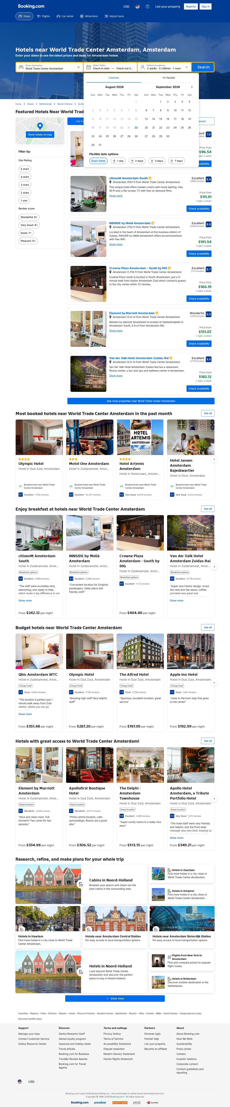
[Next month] (191, 87)
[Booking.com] (31, 6)
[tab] (113, 77)
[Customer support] (147, 6)
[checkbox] (136, 102)
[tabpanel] (141, 125)
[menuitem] (24, 16)
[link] (40, 169)
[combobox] (50, 68)
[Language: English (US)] (137, 6)
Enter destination (34, 65)
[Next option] (214, 459)
